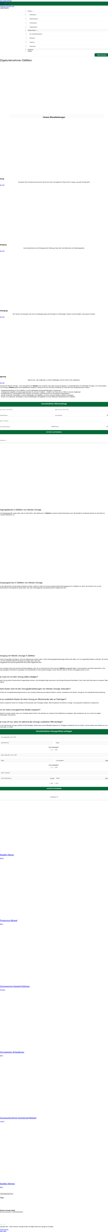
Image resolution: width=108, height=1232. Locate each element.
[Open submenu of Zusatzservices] (37, 30)
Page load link (4, 1229)
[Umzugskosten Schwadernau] (48, 1048)
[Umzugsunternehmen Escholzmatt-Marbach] (48, 1114)
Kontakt (2, 1215)
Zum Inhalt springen (6, 1)
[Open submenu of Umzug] (33, 11)
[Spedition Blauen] (48, 851)
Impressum (3, 1221)
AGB (1, 1218)
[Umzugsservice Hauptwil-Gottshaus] (48, 982)
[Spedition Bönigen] (48, 1179)
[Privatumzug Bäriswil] (48, 916)
